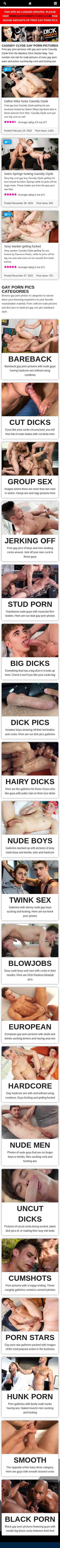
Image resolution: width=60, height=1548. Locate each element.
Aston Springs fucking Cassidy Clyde (28, 174)
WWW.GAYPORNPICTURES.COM (30, 16)
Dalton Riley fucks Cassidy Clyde (26, 101)
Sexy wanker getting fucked (22, 246)
